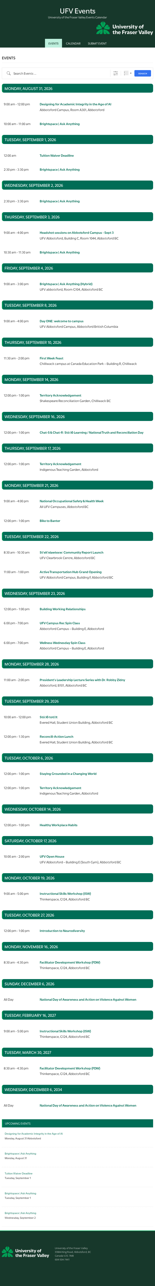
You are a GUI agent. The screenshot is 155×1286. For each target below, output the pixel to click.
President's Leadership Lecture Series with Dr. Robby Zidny (82, 679)
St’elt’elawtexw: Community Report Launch (71, 552)
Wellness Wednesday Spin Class (62, 642)
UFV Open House (52, 856)
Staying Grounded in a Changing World (68, 773)
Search (142, 73)
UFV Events (77, 10)
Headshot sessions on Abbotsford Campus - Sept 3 (77, 232)
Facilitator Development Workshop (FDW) (70, 962)
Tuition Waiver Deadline (57, 155)
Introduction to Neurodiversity (62, 930)
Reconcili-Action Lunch (56, 736)
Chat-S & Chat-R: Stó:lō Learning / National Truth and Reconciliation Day (91, 432)
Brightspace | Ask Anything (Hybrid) (66, 283)
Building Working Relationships (63, 608)
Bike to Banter (50, 520)
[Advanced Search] (115, 73)
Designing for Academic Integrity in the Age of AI (75, 104)
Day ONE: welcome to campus (62, 320)
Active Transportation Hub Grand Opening (71, 571)
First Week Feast (51, 358)
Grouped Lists (126, 73)
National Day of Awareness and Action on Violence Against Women (88, 999)
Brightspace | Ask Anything (60, 123)
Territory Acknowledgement (60, 395)
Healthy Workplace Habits (59, 824)
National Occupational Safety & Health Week (72, 500)
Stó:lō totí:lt (48, 716)
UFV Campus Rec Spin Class (60, 622)
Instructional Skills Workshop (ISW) (65, 893)
